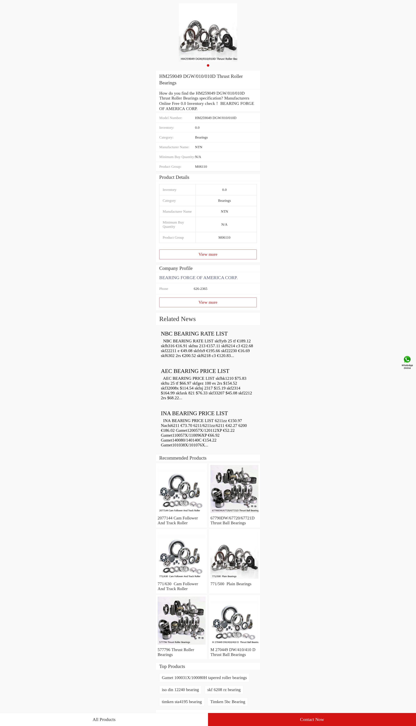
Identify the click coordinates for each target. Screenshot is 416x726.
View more (208, 254)
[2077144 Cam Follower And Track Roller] (181, 513)
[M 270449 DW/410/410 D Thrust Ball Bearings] (234, 644)
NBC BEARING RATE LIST (194, 333)
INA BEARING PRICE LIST (194, 413)
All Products (104, 719)
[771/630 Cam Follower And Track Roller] (181, 579)
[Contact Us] (407, 363)
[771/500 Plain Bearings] (234, 579)
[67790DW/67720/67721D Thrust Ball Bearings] (234, 513)
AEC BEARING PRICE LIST (195, 371)
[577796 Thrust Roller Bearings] (181, 644)
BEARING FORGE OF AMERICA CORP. (198, 277)
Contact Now (312, 719)
